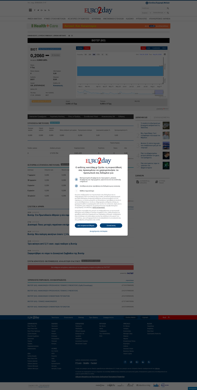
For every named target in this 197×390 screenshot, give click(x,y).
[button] (98, 190)
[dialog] (98, 195)
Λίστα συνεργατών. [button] (98, 207)
